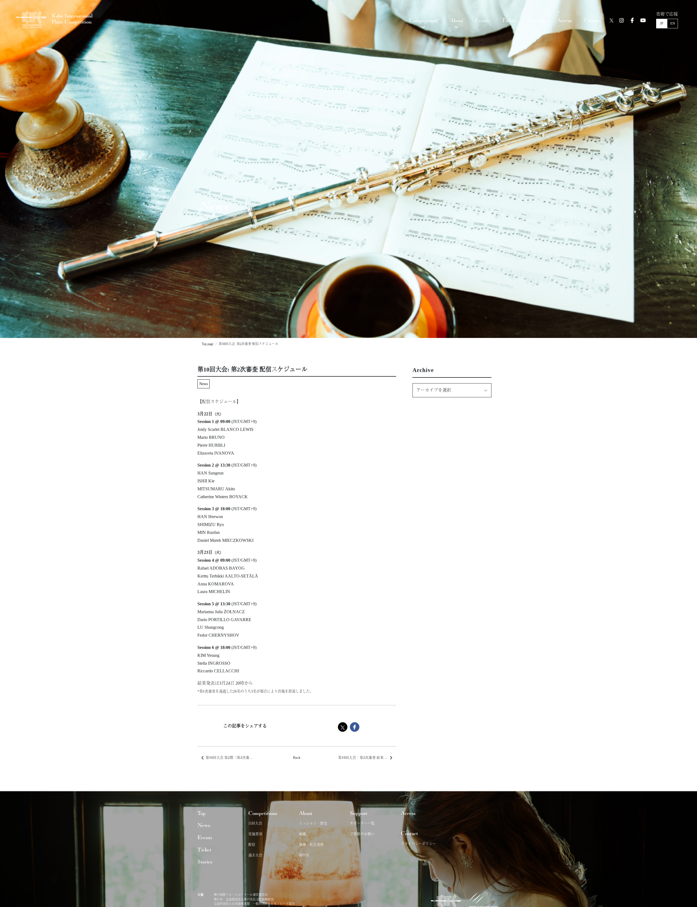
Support (358, 813)
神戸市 (304, 854)
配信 (251, 844)
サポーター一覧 (362, 823)
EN (672, 23)
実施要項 (255, 833)
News (203, 384)
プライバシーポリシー (418, 843)
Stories (204, 862)
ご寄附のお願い (362, 833)
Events (204, 838)
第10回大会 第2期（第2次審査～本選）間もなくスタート (235, 758)
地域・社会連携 (311, 844)
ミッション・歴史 (313, 823)
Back (297, 758)
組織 (302, 833)
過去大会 (255, 854)
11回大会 (255, 823)
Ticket (204, 850)
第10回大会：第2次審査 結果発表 (364, 758)
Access (408, 813)
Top (201, 813)
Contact (409, 833)
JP (661, 23)
